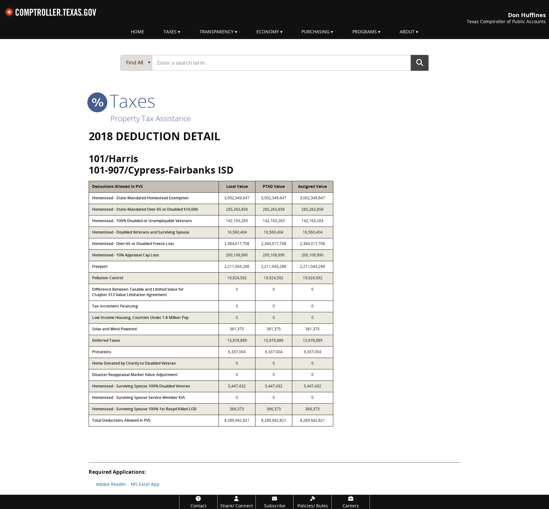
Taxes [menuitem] (170, 32)
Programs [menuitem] (364, 32)
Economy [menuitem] (267, 32)
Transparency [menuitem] (217, 32)
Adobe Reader (111, 484)
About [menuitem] (407, 32)
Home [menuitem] (137, 32)
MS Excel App (145, 484)
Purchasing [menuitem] (315, 32)
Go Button (420, 62)
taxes (130, 101)
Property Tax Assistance (151, 118)
